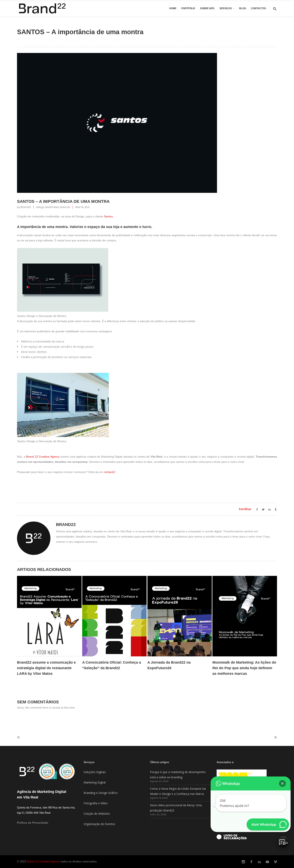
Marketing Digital (95, 782)
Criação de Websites (97, 813)
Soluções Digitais (95, 772)
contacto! (109, 472)
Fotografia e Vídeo (96, 803)
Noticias (65, 207)
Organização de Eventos (99, 824)
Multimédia (52, 207)
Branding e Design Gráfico (101, 793)
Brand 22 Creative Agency (43, 456)
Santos (108, 216)
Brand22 (26, 207)
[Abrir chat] (283, 842)
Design (40, 207)
